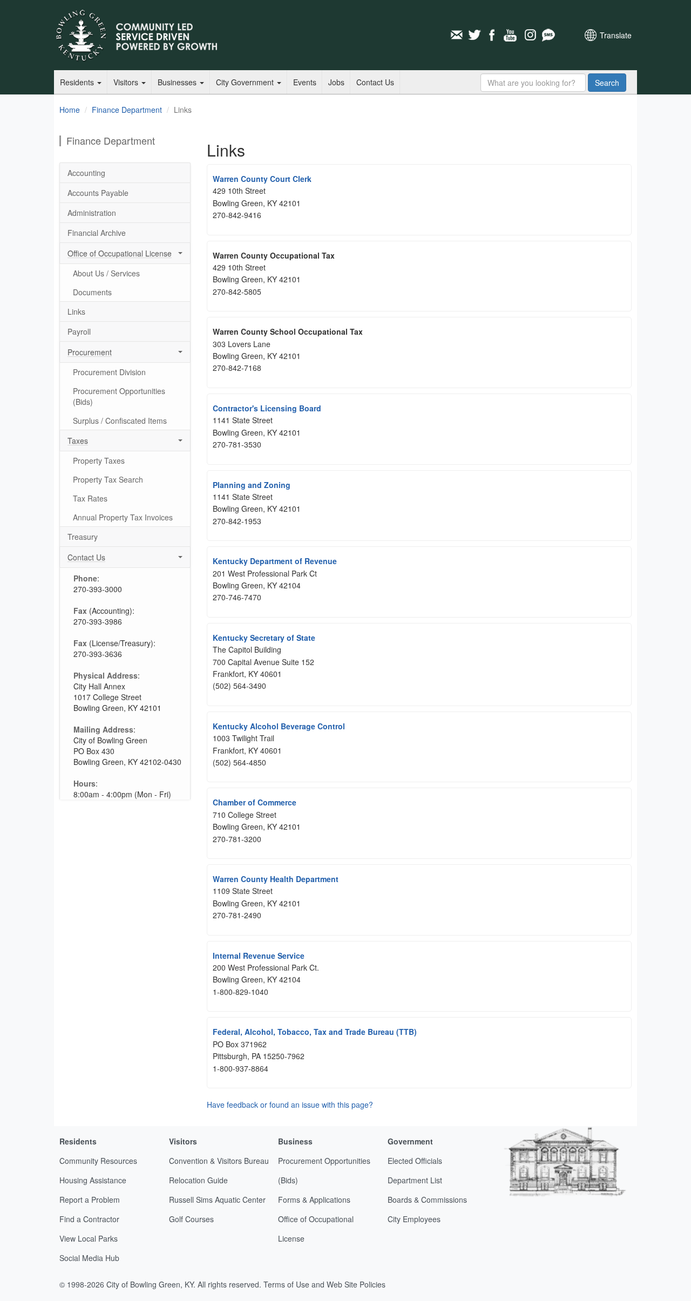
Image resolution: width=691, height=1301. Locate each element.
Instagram (529, 35)
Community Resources (98, 1160)
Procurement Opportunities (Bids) (119, 396)
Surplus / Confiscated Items (120, 420)
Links (76, 311)
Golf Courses (191, 1219)
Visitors (126, 82)
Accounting (86, 172)
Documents (92, 292)
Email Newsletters (456, 35)
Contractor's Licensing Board (267, 408)
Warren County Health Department (275, 878)
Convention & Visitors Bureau (219, 1160)
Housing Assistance (92, 1180)
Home (69, 109)
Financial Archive (96, 232)
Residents (78, 82)
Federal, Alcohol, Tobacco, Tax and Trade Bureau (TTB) (315, 1031)
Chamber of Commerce (254, 802)
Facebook (493, 35)
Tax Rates (90, 498)
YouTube (511, 35)
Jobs (336, 82)
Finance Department (127, 109)
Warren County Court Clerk (262, 178)
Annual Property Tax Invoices (123, 517)
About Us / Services (106, 273)
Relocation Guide (198, 1180)
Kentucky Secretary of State (264, 637)
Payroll (79, 331)
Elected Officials (415, 1160)
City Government (246, 82)
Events (304, 82)
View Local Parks (88, 1238)
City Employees (414, 1219)
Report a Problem (89, 1199)
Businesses (178, 82)
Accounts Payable (97, 192)
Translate (616, 35)
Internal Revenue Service (258, 955)
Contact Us (375, 82)
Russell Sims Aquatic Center (217, 1199)
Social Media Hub (89, 1257)
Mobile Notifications (548, 35)
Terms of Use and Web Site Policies (324, 1284)
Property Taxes (99, 460)
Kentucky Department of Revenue (275, 560)
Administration (91, 212)
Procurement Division (109, 372)
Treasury (82, 536)
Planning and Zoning (251, 484)
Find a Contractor (89, 1219)
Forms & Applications (314, 1199)
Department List (415, 1180)
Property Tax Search (108, 479)
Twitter (474, 35)
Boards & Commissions (427, 1199)
